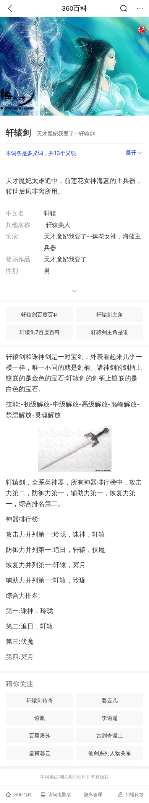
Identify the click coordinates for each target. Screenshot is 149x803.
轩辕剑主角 (109, 314)
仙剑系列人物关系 (109, 753)
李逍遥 (110, 718)
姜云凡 (110, 700)
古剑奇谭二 (109, 735)
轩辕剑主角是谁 (109, 332)
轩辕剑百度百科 (39, 314)
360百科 (74, 8)
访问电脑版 (59, 794)
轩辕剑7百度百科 (39, 332)
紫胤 (39, 718)
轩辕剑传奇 (39, 700)
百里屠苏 (39, 735)
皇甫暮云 (39, 753)
